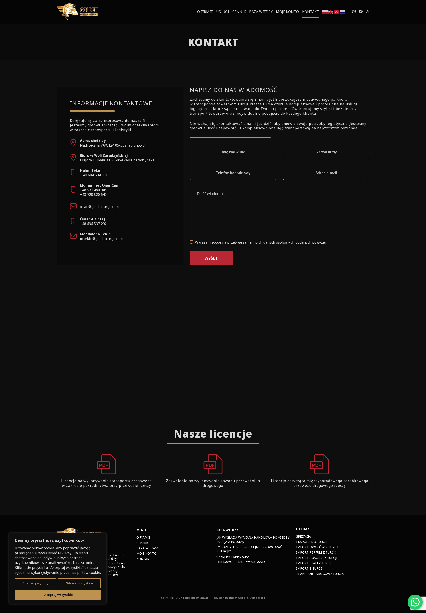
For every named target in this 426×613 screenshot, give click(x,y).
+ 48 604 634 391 (94, 175)
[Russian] (342, 12)
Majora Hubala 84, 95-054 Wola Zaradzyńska (117, 160)
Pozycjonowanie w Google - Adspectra (238, 598)
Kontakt (310, 11)
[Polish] (325, 12)
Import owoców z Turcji (317, 547)
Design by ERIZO (196, 598)
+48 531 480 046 (93, 190)
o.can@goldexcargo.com (99, 206)
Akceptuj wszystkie (58, 595)
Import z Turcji (309, 568)
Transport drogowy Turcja (320, 574)
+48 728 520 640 (93, 194)
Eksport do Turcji (311, 542)
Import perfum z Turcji (316, 552)
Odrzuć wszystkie (79, 583)
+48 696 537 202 (93, 224)
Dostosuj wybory (35, 583)
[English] (331, 12)
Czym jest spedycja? (232, 556)
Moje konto (287, 11)
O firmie (205, 11)
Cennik (239, 11)
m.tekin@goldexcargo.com (101, 238)
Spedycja (303, 536)
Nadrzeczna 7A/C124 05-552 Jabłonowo (112, 145)
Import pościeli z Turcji (316, 558)
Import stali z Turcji (314, 563)
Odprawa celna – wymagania (240, 562)
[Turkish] (337, 12)
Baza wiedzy (261, 11)
